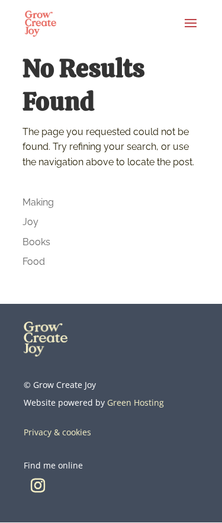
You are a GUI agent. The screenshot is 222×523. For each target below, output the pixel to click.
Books (36, 242)
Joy (30, 221)
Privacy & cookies (57, 432)
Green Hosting (135, 402)
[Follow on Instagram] (38, 485)
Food (33, 261)
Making (38, 202)
